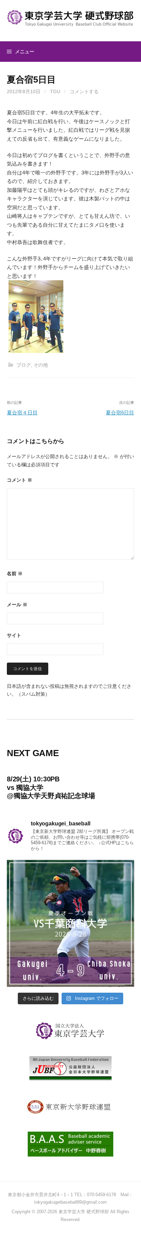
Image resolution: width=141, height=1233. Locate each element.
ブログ (23, 365)
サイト (14, 635)
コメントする (84, 91)
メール (17, 604)
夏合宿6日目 (120, 412)
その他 (41, 365)
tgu (55, 91)
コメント (19, 480)
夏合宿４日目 (22, 412)
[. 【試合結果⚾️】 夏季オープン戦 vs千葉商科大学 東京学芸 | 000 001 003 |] (70, 923)
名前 (15, 573)
